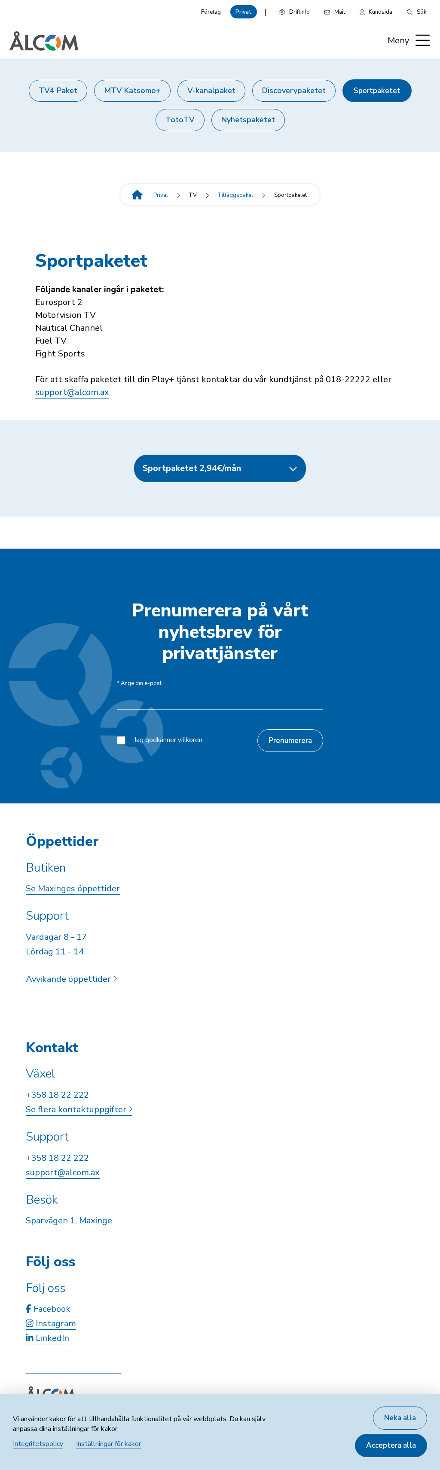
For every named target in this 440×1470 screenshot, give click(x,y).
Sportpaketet (377, 91)
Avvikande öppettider (69, 979)
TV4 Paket (58, 90)
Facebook (50, 1309)
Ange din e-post (139, 683)
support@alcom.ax (72, 392)
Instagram (55, 1323)
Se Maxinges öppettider (73, 888)
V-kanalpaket (211, 90)
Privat (243, 12)
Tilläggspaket (235, 195)
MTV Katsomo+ (132, 90)
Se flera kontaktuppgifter (77, 1109)
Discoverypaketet (294, 90)
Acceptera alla (391, 1445)
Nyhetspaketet (248, 120)
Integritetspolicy (38, 1444)
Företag (211, 12)
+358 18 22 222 (57, 1095)
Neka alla (400, 1418)
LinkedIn (51, 1338)
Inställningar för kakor (108, 1444)
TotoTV (180, 120)
